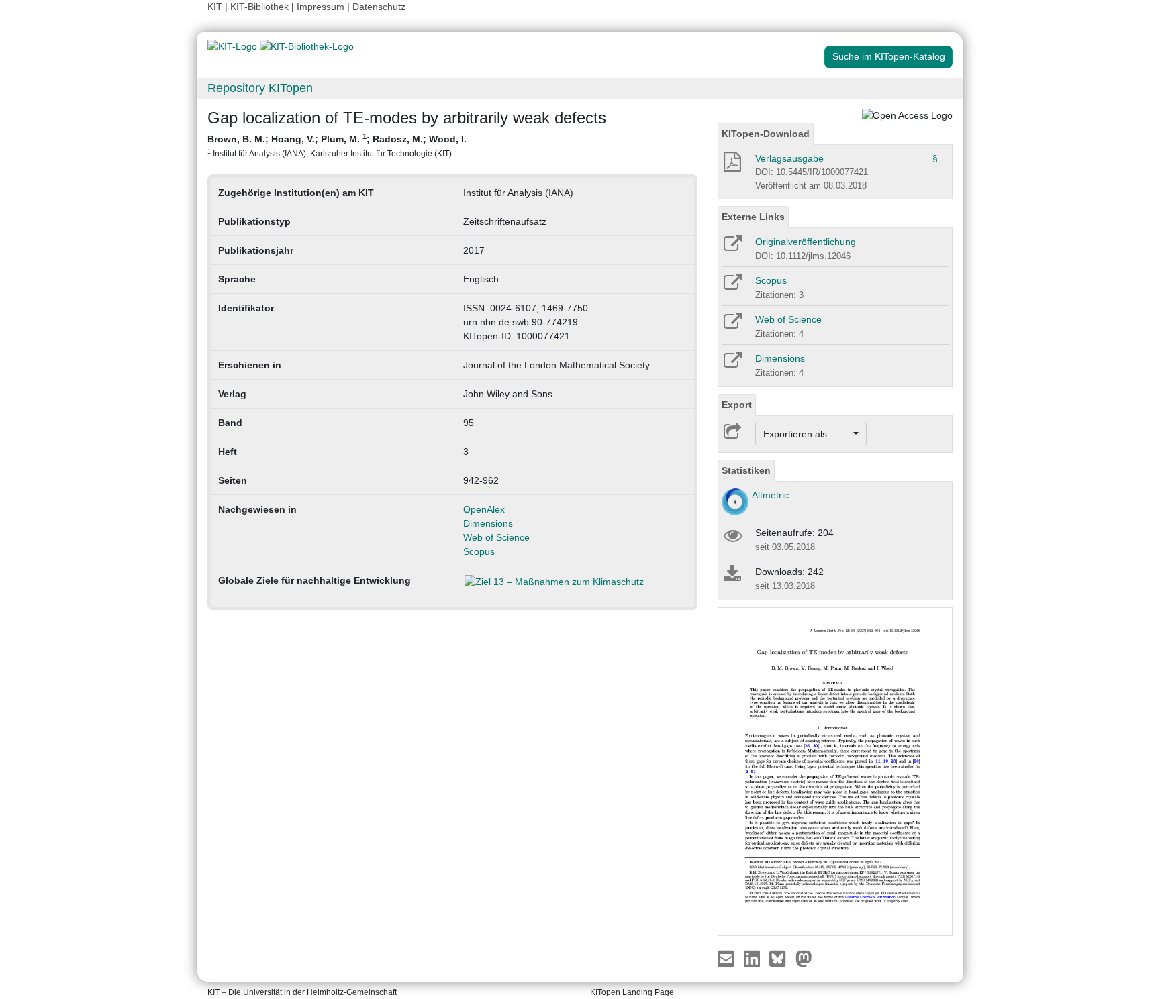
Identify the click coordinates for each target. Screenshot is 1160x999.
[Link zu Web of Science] (732, 325)
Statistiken (746, 470)
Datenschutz (378, 6)
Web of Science (496, 537)
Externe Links (753, 216)
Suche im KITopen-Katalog (888, 56)
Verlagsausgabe (789, 158)
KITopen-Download (766, 133)
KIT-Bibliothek (260, 6)
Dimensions (488, 523)
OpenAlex (484, 509)
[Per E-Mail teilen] (727, 958)
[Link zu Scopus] (732, 286)
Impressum (320, 6)
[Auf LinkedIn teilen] (753, 958)
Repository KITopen (260, 88)
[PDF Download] (731, 165)
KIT (214, 6)
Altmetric (770, 495)
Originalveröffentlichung (805, 241)
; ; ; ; (337, 145)
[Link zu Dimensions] (732, 364)
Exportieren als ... (807, 434)
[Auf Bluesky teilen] (781, 958)
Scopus (479, 551)
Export (737, 404)
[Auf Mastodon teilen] (803, 958)
